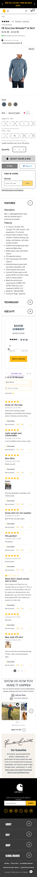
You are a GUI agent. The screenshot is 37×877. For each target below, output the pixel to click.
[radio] (4, 104)
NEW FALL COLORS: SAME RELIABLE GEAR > (18, 4)
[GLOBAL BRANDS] (18, 855)
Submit (31, 803)
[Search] (26, 10)
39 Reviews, (18, 21)
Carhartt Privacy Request (27, 867)
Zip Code (7, 179)
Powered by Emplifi (19, 725)
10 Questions (25, 21)
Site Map (6, 863)
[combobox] (18, 382)
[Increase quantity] (24, 149)
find (27, 183)
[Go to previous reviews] (11, 670)
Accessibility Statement (26, 863)
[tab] (16, 373)
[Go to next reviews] (26, 670)
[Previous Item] (2, 4)
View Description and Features (12, 190)
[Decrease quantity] (15, 149)
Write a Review (18, 359)
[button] (18, 71)
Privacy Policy (14, 863)
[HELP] (18, 834)
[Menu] (8, 10)
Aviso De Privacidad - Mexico (11, 867)
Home (3, 16)
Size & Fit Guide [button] (14, 113)
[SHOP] (18, 844)
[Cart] (31, 11)
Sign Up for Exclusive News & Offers (18, 798)
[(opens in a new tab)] (6, 811)
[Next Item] (34, 4)
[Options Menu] (31, 424)
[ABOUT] (18, 823)
